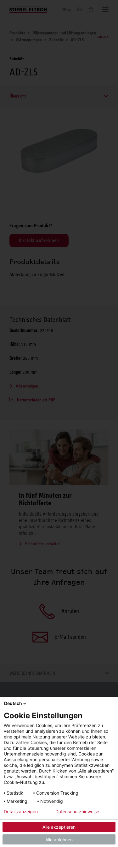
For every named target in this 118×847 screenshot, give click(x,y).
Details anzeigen (21, 811)
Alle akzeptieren (59, 827)
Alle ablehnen (59, 839)
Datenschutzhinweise (77, 811)
